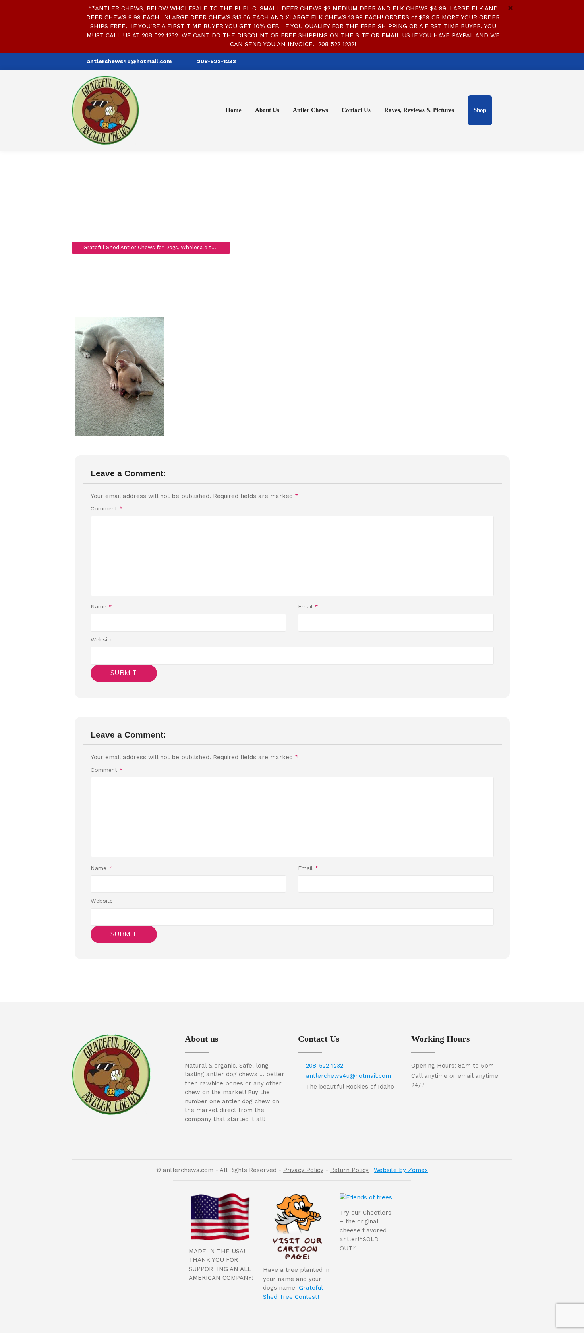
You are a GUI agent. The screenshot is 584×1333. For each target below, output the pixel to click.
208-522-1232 (216, 61)
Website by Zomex (401, 1170)
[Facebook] (505, 61)
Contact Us (356, 110)
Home (234, 110)
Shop (480, 110)
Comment (107, 508)
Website (102, 639)
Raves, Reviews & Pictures (419, 110)
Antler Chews (310, 110)
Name (101, 606)
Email (308, 606)
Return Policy (349, 1170)
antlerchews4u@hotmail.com (129, 61)
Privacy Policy (303, 1170)
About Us (267, 110)
